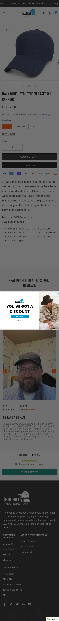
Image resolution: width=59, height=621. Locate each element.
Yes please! (19, 316)
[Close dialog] (57, 293)
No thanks (19, 320)
